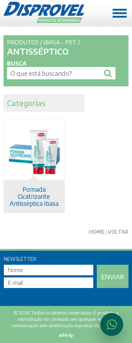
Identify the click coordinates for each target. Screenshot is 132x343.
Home (97, 232)
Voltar (118, 232)
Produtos (23, 42)
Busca (17, 63)
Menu (119, 12)
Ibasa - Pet (60, 42)
